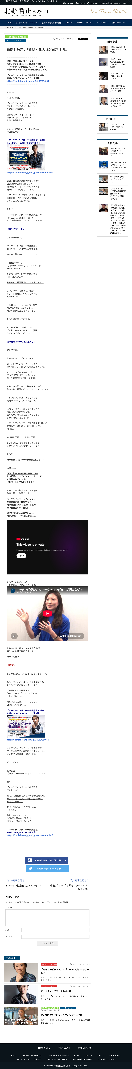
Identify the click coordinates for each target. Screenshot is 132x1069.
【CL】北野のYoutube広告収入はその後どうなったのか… (117, 63)
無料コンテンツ (118, 22)
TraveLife (79, 22)
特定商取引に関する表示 (83, 1059)
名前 (7, 930)
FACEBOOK (81, 3)
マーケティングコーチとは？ (27, 22)
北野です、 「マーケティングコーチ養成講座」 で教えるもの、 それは (64, 997)
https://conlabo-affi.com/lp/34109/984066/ (28, 81)
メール (8, 936)
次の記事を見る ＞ (79, 880)
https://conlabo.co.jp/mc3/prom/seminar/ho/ (30, 172)
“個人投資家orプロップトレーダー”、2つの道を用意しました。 (118, 166)
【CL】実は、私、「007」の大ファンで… (117, 76)
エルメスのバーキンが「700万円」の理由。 (117, 126)
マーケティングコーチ (16, 40)
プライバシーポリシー (107, 1059)
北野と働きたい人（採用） (118, 3)
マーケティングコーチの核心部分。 (58, 991)
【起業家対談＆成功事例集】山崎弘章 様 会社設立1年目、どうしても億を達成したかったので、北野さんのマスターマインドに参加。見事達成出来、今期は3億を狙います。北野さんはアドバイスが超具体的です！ (118, 219)
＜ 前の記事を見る (14, 880)
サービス (90, 22)
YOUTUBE (69, 3)
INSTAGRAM (94, 3)
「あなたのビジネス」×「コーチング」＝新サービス (65, 971)
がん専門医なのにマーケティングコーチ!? (61, 1015)
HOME (9, 22)
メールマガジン (103, 22)
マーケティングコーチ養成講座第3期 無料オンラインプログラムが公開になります (118, 193)
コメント (9, 907)
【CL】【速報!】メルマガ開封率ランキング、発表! (117, 88)
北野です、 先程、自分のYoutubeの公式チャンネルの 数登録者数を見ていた (65, 1021)
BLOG (76, 1055)
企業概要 (104, 3)
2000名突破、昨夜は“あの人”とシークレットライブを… (117, 152)
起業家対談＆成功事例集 (17, 37)
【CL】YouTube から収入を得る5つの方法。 (118, 49)
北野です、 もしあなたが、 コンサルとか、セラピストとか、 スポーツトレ (65, 978)
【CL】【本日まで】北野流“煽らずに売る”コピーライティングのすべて (118, 102)
